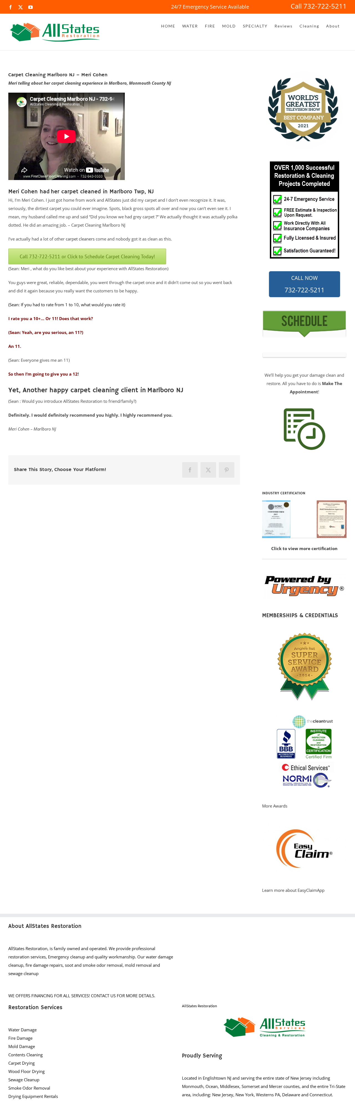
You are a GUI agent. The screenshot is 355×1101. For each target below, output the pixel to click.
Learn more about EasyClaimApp (293, 890)
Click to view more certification (304, 548)
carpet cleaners (80, 239)
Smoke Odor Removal (29, 1088)
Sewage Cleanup (23, 1079)
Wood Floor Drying (26, 1071)
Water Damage (22, 1029)
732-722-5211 (304, 284)
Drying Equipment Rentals (33, 1096)
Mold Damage (21, 1046)
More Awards (274, 806)
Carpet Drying (21, 1063)
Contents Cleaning (25, 1054)
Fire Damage (20, 1038)
